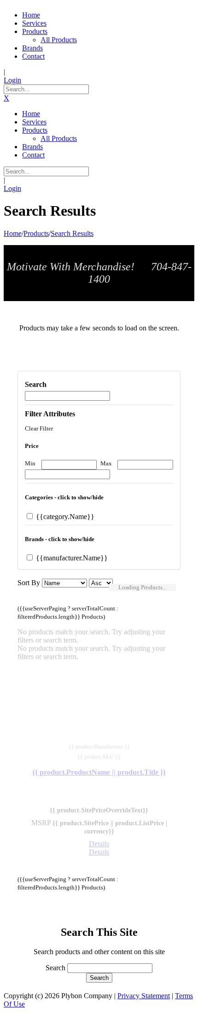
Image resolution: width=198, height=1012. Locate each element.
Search (55, 968)
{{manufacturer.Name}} (71, 558)
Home (13, 233)
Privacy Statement (143, 996)
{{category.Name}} (64, 516)
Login (12, 80)
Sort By (28, 583)
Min (30, 463)
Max (106, 463)
